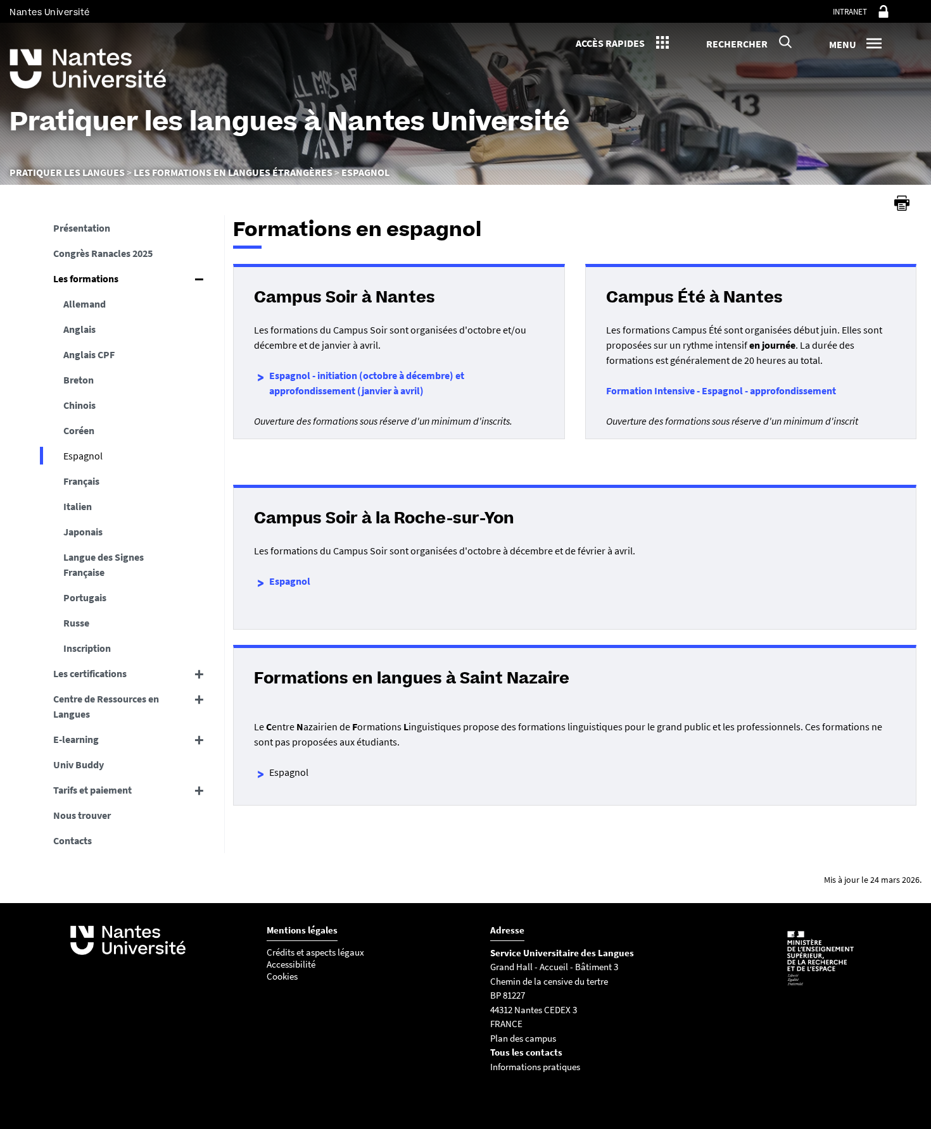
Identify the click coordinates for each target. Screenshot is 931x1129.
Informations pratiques (535, 1067)
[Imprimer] (902, 203)
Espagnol (289, 581)
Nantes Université (50, 12)
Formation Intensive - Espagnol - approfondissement (721, 390)
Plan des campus (523, 1038)
